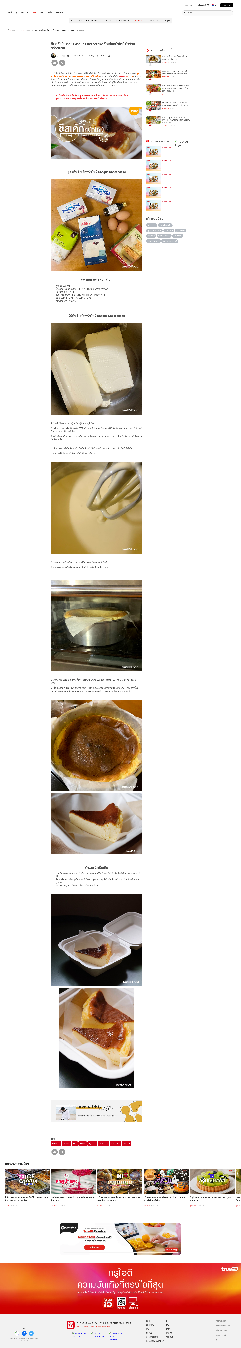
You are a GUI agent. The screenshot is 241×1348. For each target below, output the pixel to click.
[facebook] (24, 1333)
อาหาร (19, 30)
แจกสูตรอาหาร (153, 241)
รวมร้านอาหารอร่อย (94, 20)
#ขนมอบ (66, 1143)
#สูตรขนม (92, 1143)
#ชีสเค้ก (82, 1143)
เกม (42, 12)
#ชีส (74, 1143)
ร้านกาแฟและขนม (123, 20)
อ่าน (34, 12)
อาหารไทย (169, 230)
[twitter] (31, 1333)
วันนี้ (10, 12)
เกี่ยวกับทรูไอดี (221, 1321)
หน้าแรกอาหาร (76, 20)
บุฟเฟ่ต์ (109, 20)
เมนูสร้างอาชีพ (165, 225)
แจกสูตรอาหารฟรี (170, 241)
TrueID (15, 5)
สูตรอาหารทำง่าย (154, 230)
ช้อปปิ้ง (149, 1332)
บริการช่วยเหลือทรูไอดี (155, 1340)
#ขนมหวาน (56, 1143)
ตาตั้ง (50, 12)
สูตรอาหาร (138, 20)
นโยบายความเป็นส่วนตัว (224, 1330)
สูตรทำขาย (180, 230)
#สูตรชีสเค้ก (104, 1143)
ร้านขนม (7, 1206)
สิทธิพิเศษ (25, 12)
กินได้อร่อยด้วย (164, 235)
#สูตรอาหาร (115, 1143)
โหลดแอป (188, 5)
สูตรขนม (123, 76)
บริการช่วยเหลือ (221, 1335)
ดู (16, 12)
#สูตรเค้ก (127, 1143)
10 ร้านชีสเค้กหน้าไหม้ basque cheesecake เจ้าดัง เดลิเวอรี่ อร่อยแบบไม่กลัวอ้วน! (92, 95)
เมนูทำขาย (178, 235)
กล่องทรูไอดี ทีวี (203, 5)
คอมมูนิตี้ (169, 1336)
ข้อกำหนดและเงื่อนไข (223, 1326)
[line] (17, 1333)
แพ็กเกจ (169, 1332)
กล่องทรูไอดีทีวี (152, 1336)
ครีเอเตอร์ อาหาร (153, 20)
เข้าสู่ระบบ (226, 5)
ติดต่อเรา (219, 1340)
